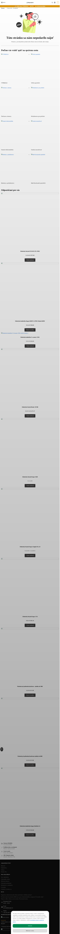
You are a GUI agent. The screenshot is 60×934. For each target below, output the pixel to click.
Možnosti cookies (30, 930)
